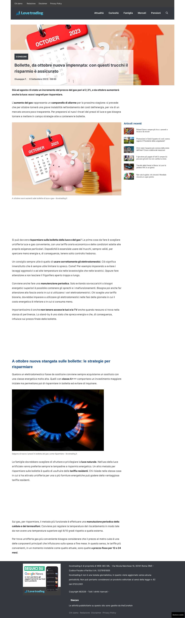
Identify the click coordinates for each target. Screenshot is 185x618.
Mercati (142, 13)
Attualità (99, 13)
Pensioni (156, 13)
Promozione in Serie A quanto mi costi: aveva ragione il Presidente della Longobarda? (153, 140)
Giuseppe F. (20, 79)
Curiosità (114, 13)
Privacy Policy (56, 3)
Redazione (31, 3)
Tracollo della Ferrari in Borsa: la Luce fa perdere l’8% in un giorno (151, 166)
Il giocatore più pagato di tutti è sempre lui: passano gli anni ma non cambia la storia (152, 158)
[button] (167, 13)
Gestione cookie (178, 615)
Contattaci (115, 591)
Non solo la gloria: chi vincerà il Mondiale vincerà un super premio (151, 176)
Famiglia (128, 13)
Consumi (21, 56)
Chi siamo (18, 3)
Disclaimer (43, 3)
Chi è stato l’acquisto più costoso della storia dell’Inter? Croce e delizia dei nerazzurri (152, 149)
